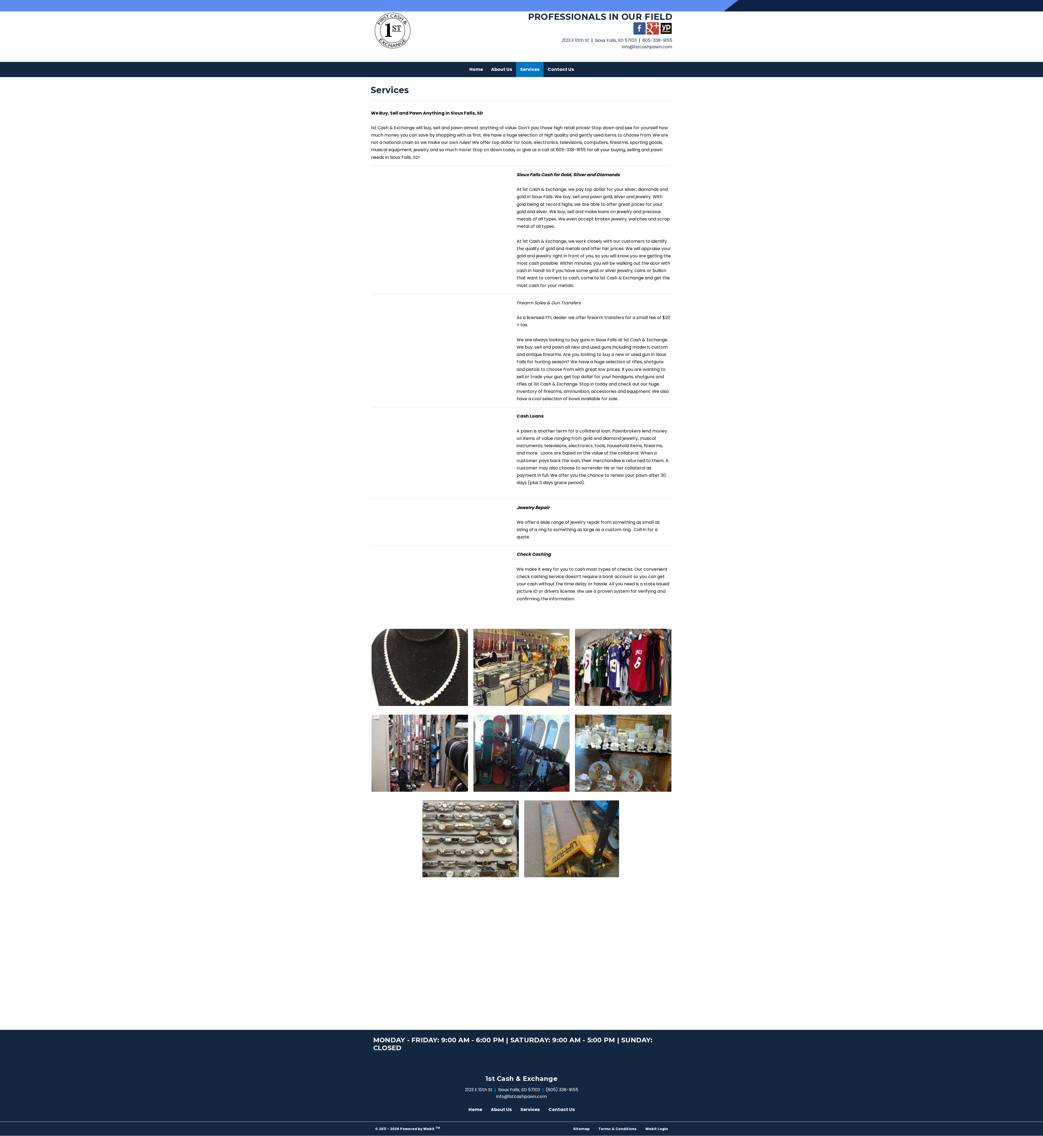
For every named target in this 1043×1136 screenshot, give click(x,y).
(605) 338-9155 (562, 1090)
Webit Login (656, 1128)
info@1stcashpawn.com (647, 47)
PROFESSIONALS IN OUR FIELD (600, 17)
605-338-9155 (657, 40)
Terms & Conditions (617, 1128)
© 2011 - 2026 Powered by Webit (407, 1128)
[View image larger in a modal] (420, 667)
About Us (501, 69)
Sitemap (581, 1128)
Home (476, 69)
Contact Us (561, 69)
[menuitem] (476, 69)
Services (532, 69)
